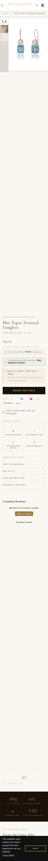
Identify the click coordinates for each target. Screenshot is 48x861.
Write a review (24, 513)
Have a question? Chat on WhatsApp (20, 412)
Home (5, 13)
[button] (2, 5)
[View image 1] (4, 21)
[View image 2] (4, 29)
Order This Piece (24, 391)
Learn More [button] (8, 855)
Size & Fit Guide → (13, 421)
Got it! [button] (35, 848)
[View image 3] (4, 37)
